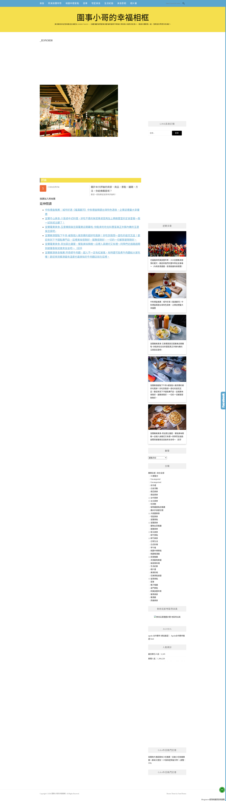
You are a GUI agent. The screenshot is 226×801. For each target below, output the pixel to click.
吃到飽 (153, 504)
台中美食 (154, 498)
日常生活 (154, 541)
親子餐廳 (154, 585)
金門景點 (154, 588)
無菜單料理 (155, 563)
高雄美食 (154, 600)
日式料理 (154, 545)
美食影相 (121, 3)
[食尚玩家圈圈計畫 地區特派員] (167, 618)
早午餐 (153, 548)
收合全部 (160, 473)
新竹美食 (154, 538)
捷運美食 (154, 529)
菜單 (85, 3)
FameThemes (182, 794)
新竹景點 (154, 535)
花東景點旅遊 (156, 576)
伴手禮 (153, 485)
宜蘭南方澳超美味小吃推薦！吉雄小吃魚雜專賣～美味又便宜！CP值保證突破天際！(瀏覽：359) (167, 760)
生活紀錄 (108, 3)
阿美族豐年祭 (55, 3)
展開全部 (152, 473)
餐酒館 (153, 597)
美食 (42, 3)
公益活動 (154, 488)
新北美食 (154, 532)
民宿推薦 (154, 557)
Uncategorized (156, 482)
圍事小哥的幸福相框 (113, 17)
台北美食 (154, 501)
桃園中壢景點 (72, 3)
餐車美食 (154, 594)
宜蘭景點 (154, 520)
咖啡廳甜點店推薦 (158, 507)
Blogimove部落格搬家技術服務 (213, 799)
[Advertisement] (90, 64)
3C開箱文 (154, 476)
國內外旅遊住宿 (157, 510)
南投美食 (154, 495)
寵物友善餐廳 (156, 526)
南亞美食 (154, 492)
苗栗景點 (154, 579)
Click (223, 400)
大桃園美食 (155, 513)
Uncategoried (155, 479)
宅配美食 (95, 3)
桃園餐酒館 (155, 554)
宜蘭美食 (154, 523)
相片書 (133, 3)
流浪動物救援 (156, 560)
